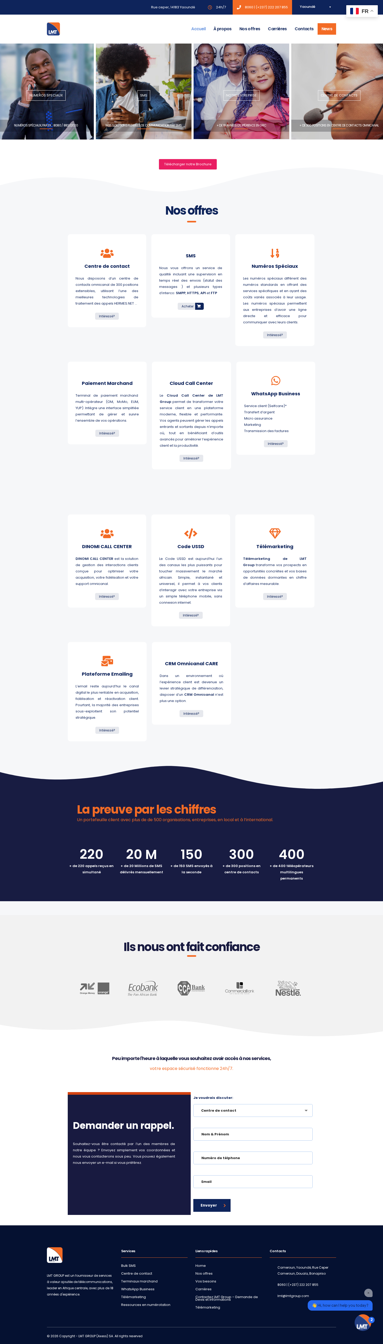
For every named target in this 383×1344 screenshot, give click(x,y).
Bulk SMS (128, 1265)
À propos (222, 29)
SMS (143, 95)
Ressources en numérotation (145, 1305)
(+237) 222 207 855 (272, 7)
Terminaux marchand (139, 1281)
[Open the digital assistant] (363, 1322)
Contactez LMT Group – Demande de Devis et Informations (226, 1298)
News (327, 29)
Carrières (277, 29)
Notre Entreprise (241, 95)
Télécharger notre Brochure (188, 164)
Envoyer (209, 1205)
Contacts (304, 29)
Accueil (198, 29)
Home (200, 1265)
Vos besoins (205, 1281)
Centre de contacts (339, 95)
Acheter (188, 306)
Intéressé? (107, 316)
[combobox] (253, 1110)
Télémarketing (133, 1297)
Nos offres (249, 29)
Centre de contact (136, 1273)
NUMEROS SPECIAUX (46, 95)
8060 (249, 7)
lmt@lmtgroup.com (293, 1296)
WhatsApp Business (138, 1289)
